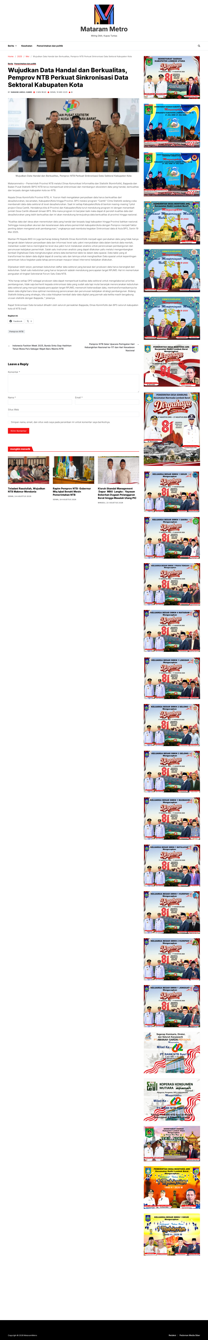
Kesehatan (26, 45)
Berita (11, 45)
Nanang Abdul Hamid (21, 92)
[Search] (199, 46)
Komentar (14, 372)
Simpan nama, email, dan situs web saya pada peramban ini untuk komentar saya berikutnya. (60, 422)
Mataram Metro (104, 29)
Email (79, 397)
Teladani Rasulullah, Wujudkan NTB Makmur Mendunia (26, 490)
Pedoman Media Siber (190, 1335)
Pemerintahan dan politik (50, 45)
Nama (12, 397)
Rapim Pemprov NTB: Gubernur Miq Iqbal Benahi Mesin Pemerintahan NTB (72, 491)
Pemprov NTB (16, 331)
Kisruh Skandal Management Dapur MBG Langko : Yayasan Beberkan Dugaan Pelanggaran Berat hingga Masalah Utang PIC (117, 493)
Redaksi (172, 1335)
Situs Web (13, 409)
